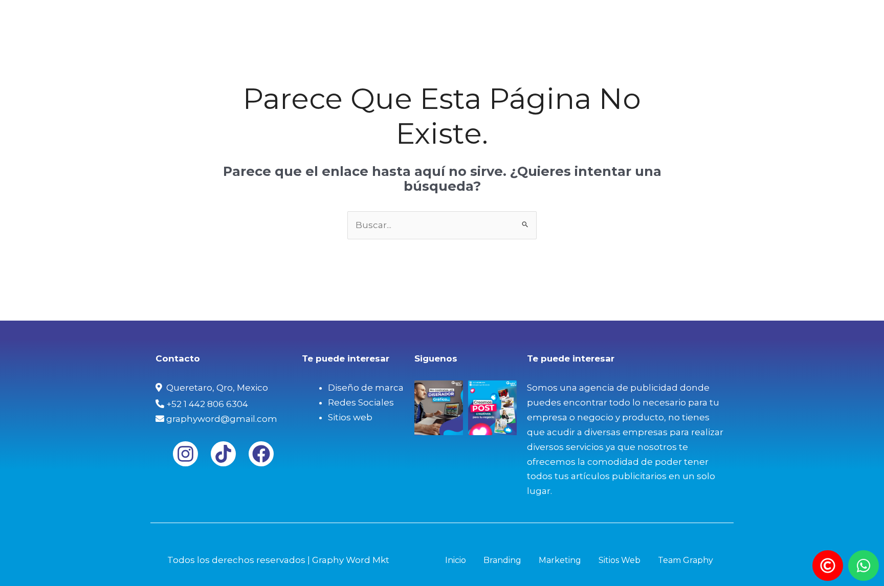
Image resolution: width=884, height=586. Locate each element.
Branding (500, 18)
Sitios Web (625, 18)
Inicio (450, 18)
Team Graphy (695, 18)
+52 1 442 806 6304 (206, 404)
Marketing (561, 18)
